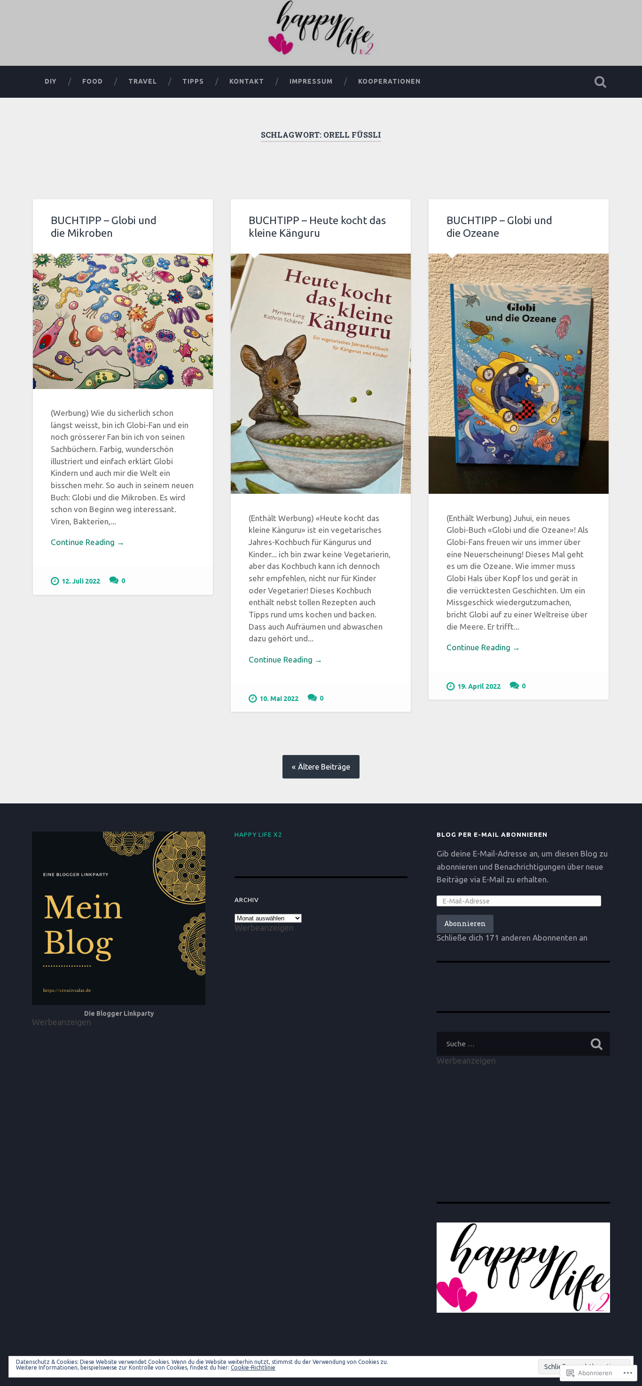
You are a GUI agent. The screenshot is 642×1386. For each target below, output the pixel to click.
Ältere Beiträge (324, 767)
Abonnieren (465, 923)
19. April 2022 (479, 686)
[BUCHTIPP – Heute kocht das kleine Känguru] (321, 374)
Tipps (193, 81)
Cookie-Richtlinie (253, 1367)
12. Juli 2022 (81, 581)
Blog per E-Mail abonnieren (492, 834)
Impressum (311, 81)
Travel (142, 81)
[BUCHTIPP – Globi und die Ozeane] (519, 374)
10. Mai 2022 (278, 698)
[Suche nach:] (523, 1044)
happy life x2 (258, 834)
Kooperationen (389, 81)
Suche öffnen (600, 82)
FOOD (92, 81)
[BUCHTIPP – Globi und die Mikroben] (123, 321)
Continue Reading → (88, 541)
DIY (51, 81)
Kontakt (246, 81)
